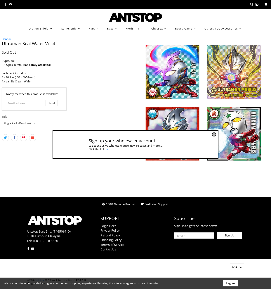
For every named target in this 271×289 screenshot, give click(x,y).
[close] (214, 134)
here (108, 149)
